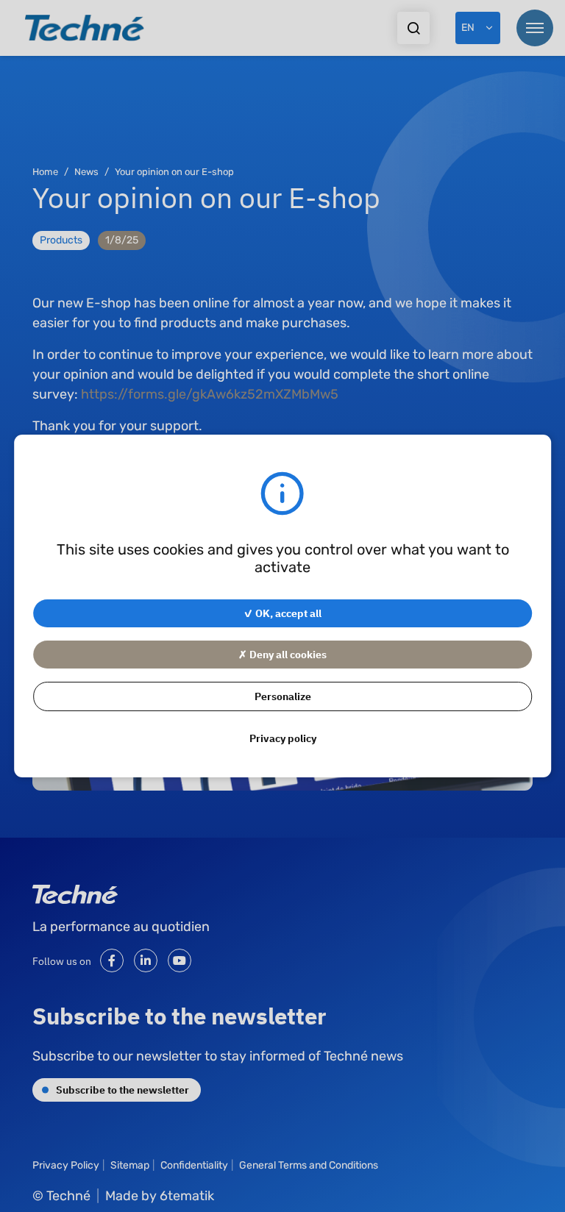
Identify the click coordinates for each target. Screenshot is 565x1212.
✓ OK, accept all (282, 612)
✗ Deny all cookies (282, 653)
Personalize (283, 695)
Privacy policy (282, 737)
